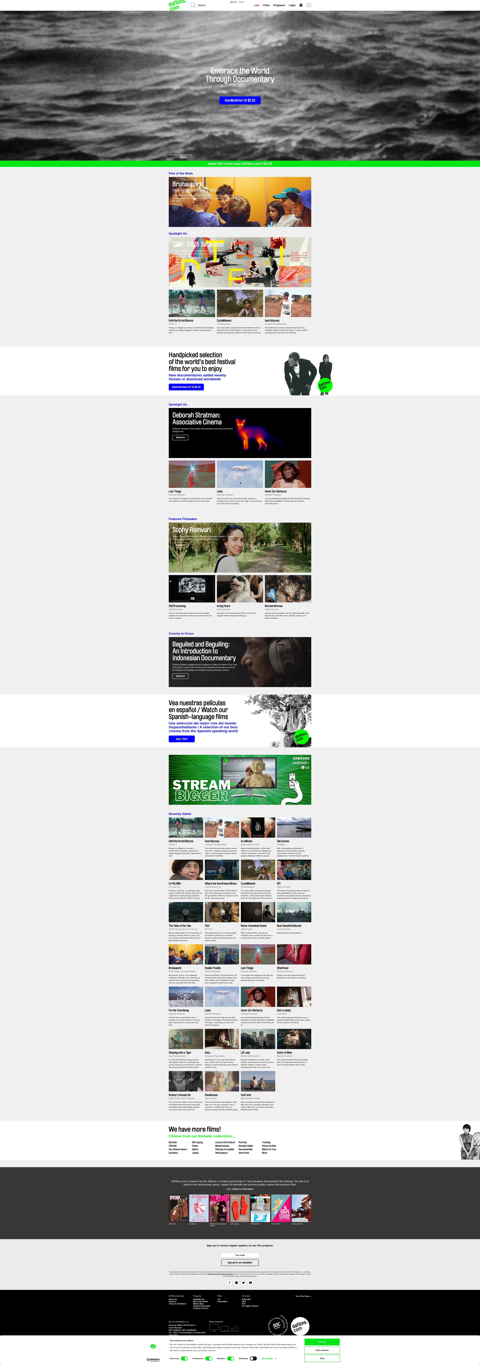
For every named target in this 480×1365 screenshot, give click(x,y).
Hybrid (195, 1149)
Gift (243, 1304)
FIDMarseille (255, 1224)
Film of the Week (181, 173)
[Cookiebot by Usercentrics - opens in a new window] (153, 1360)
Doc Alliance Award (178, 1149)
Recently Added (180, 814)
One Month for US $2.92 (240, 100)
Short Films (244, 1153)
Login (292, 5)
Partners (172, 1301)
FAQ (244, 1301)
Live (256, 5)
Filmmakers (223, 1301)
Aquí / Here (182, 739)
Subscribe (246, 1299)
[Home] (178, 5)
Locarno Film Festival (225, 1142)
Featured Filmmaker (183, 519)
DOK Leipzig (197, 1142)
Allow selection (322, 1350)
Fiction (195, 1146)
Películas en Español (224, 1149)
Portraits (243, 1142)
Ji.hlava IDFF (275, 1224)
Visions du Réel (269, 1146)
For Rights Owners (250, 1306)
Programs (279, 5)
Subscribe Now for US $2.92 (186, 387)
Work (264, 1153)
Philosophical (221, 1153)
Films (266, 5)
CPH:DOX (173, 1146)
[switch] (208, 1359)
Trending (266, 1142)
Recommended (245, 1149)
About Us (173, 1299)
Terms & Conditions (177, 1304)
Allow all (322, 1342)
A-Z (219, 1299)
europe (241, 2)
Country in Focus (181, 633)
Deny (322, 1358)
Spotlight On (178, 233)
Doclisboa (173, 1153)
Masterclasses (222, 1146)
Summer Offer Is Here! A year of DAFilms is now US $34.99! (240, 163)
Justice (195, 1153)
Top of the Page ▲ (303, 1296)
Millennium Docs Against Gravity (218, 1225)
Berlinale (173, 1142)
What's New (198, 1304)
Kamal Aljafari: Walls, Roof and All (180, 155)
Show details (267, 1359)
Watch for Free (269, 1149)
